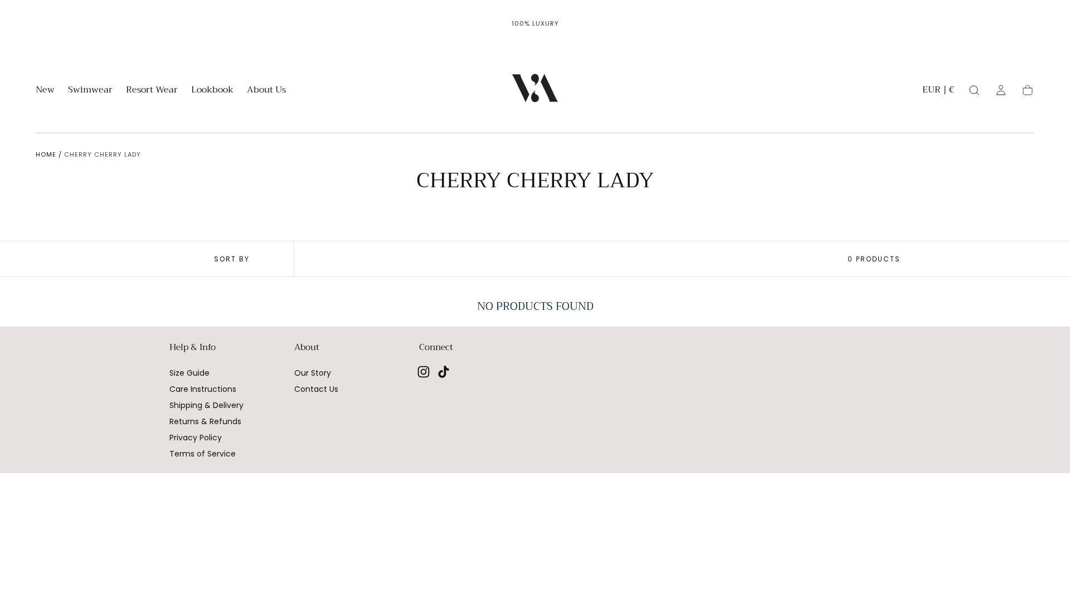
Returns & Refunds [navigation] (205, 421)
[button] (938, 92)
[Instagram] (424, 372)
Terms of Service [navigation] (202, 453)
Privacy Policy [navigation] (195, 437)
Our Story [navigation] (312, 372)
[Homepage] (535, 90)
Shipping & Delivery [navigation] (206, 405)
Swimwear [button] (90, 91)
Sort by (232, 259)
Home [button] (46, 154)
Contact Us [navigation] (316, 389)
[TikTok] (444, 372)
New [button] (45, 91)
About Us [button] (266, 91)
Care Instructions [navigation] (202, 389)
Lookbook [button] (212, 91)
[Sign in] (1001, 90)
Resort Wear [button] (152, 91)
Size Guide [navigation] (189, 372)
